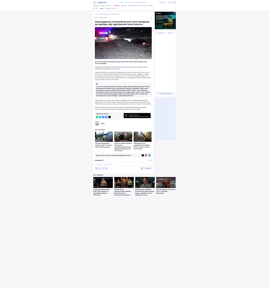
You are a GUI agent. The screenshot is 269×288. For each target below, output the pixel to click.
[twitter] (109, 117)
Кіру (151, 160)
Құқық (137, 2)
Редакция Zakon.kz (115, 14)
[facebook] (103, 117)
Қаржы (129, 2)
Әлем (125, 2)
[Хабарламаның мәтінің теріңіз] (123, 164)
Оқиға (133, 2)
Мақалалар (143, 2)
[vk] (106, 117)
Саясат (121, 2)
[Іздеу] (174, 2)
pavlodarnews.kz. (115, 69)
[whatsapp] (97, 117)
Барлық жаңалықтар (104, 14)
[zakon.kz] (102, 2)
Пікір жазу (148, 168)
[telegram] (100, 117)
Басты (96, 14)
